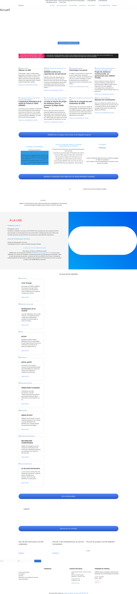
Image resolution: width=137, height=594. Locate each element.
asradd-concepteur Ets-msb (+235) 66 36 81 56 (75, 593)
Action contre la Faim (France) (43, 253)
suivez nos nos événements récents (28, 85)
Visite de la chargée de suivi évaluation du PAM (80, 102)
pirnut (24, 336)
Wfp (32, 253)
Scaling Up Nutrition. (36, 158)
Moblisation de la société (28, 310)
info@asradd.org (75, 583)
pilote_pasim (26, 362)
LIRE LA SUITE (25, 297)
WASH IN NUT (27, 415)
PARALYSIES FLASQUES (30, 388)
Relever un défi (25, 70)
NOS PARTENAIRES (68, 496)
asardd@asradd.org (51, 2)
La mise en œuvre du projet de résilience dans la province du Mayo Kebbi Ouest (55, 104)
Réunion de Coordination (105, 100)
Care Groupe (26, 283)
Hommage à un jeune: (78, 70)
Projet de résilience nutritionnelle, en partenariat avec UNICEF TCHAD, (105, 75)
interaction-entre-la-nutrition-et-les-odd (36, 164)
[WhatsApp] (24, 1)
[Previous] (70, 189)
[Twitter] (21, 1)
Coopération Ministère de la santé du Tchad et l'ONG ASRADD (30, 103)
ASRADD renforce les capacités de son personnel (55, 73)
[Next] (117, 189)
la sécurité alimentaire (30, 468)
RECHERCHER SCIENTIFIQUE (27, 442)
